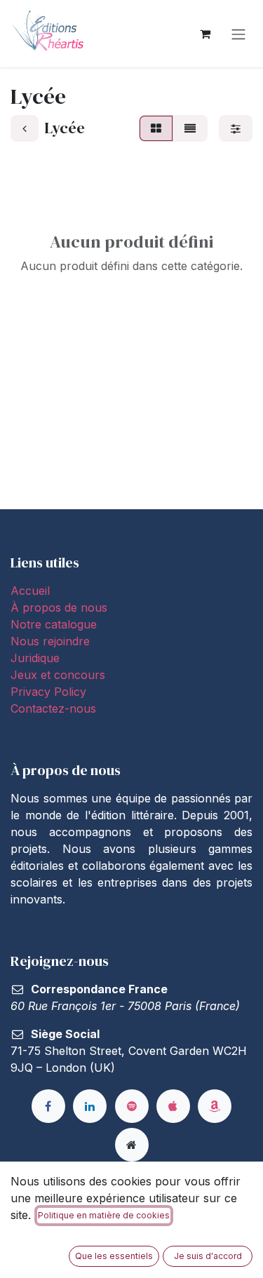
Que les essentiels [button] (114, 1256)
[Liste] (190, 128)
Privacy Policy (48, 692)
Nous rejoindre (50, 641)
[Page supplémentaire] (132, 1145)
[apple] (173, 1106)
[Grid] (156, 128)
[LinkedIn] (90, 1106)
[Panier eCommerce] (205, 34)
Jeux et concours (60, 675)
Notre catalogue (54, 624)
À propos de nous (59, 607)
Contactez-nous (53, 708)
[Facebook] (48, 1106)
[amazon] (214, 1106)
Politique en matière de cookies (104, 1215)
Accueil (30, 591)
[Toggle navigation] (238, 33)
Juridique (35, 658)
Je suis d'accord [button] (208, 1256)
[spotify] (132, 1106)
